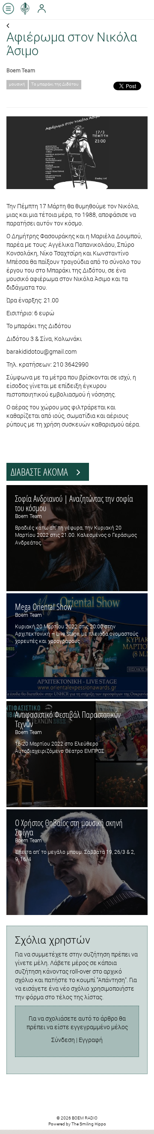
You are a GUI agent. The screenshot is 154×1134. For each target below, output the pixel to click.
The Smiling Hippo (88, 1124)
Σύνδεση (63, 1040)
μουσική (17, 84)
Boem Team (20, 70)
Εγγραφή (91, 1040)
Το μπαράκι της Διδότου (55, 84)
